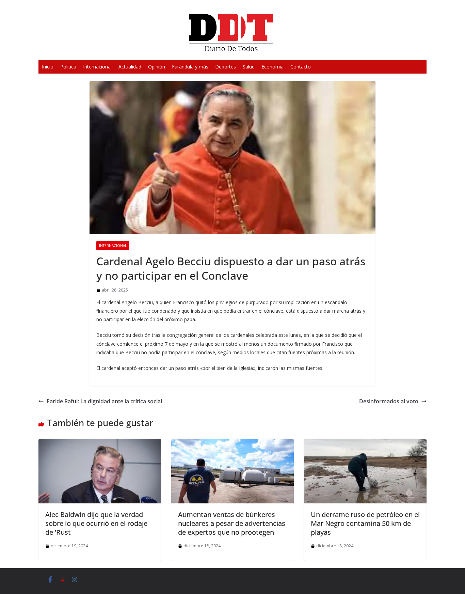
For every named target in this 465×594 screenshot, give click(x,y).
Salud (249, 66)
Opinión (156, 66)
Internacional (97, 66)
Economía (272, 66)
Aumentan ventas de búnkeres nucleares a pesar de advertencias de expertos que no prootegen (231, 523)
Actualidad (129, 66)
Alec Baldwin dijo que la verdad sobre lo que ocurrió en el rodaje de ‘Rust (96, 523)
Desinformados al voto (388, 401)
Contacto (300, 66)
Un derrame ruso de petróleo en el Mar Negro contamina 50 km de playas (365, 523)
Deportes (225, 66)
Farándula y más (190, 66)
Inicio (47, 66)
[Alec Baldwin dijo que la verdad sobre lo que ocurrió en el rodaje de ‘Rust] (99, 444)
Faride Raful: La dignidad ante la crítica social (104, 401)
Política (68, 66)
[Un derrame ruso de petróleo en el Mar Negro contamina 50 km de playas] (365, 444)
